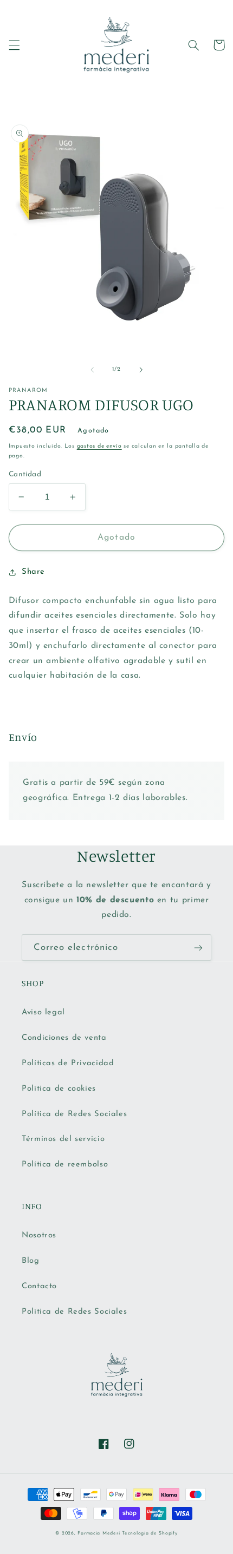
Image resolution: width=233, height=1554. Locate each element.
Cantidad (25, 474)
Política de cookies (59, 1089)
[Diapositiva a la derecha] (141, 370)
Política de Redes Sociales (74, 1114)
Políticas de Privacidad (68, 1063)
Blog (31, 1261)
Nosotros (39, 1235)
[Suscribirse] (198, 947)
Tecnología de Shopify (149, 1533)
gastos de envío (99, 446)
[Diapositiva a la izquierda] (92, 370)
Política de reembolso (65, 1164)
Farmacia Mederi (98, 1533)
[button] (14, 44)
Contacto (39, 1286)
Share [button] (33, 572)
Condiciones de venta (64, 1038)
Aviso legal (43, 1012)
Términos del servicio (63, 1139)
